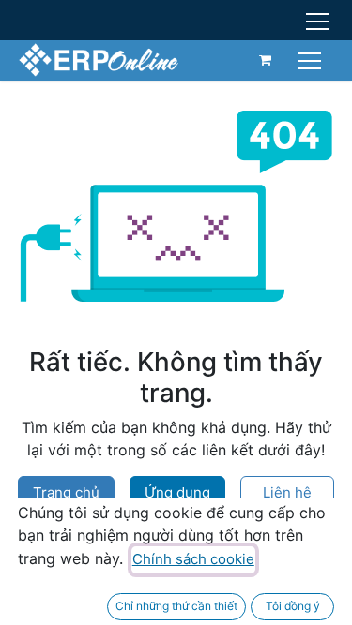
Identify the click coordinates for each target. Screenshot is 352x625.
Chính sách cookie (193, 559)
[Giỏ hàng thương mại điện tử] (266, 60)
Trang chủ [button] (66, 492)
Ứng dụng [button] (177, 492)
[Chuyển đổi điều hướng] (312, 59)
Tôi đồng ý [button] (293, 606)
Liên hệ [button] (287, 492)
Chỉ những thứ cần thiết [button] (176, 606)
